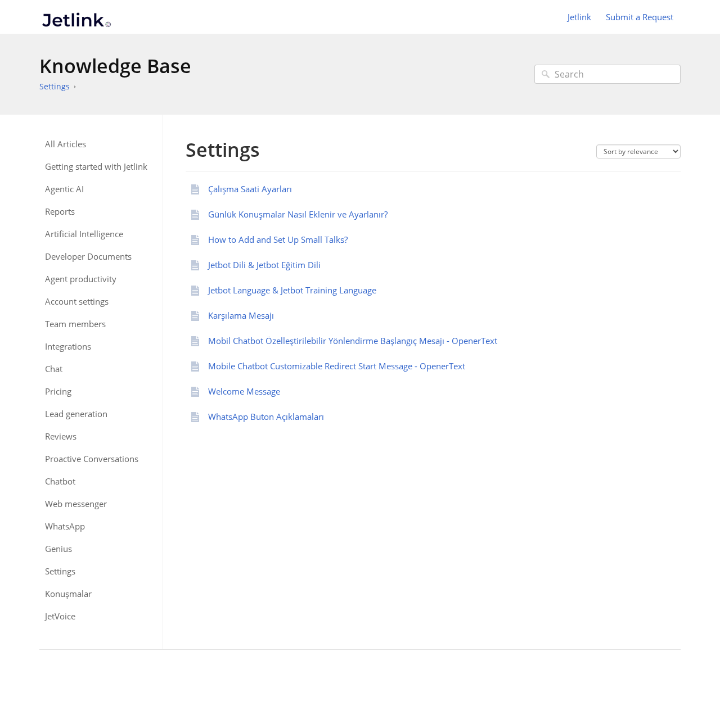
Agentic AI (64, 189)
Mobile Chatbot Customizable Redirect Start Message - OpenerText (336, 366)
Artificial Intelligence (84, 234)
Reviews (60, 436)
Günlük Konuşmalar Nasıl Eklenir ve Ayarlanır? (298, 214)
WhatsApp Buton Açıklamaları (266, 416)
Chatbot (60, 481)
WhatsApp (65, 526)
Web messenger (76, 504)
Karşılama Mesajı (241, 315)
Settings (54, 86)
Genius (58, 549)
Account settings (77, 301)
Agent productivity (80, 279)
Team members (75, 324)
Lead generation (76, 414)
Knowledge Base (115, 66)
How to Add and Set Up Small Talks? (278, 239)
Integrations (68, 346)
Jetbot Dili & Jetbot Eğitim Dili (264, 264)
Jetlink (579, 16)
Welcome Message (244, 391)
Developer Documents (88, 256)
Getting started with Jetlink (96, 166)
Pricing (58, 391)
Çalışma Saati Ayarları (250, 188)
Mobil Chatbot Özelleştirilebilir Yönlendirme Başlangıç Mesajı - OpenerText (352, 340)
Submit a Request (639, 16)
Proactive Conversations (91, 459)
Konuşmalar (68, 594)
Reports (60, 211)
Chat (53, 369)
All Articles (65, 144)
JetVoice (60, 616)
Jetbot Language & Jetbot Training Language (292, 290)
